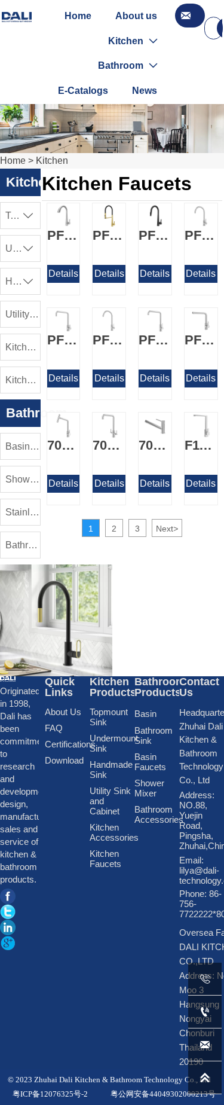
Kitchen (52, 160)
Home (13, 160)
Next (167, 528)
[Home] (17, 17)
